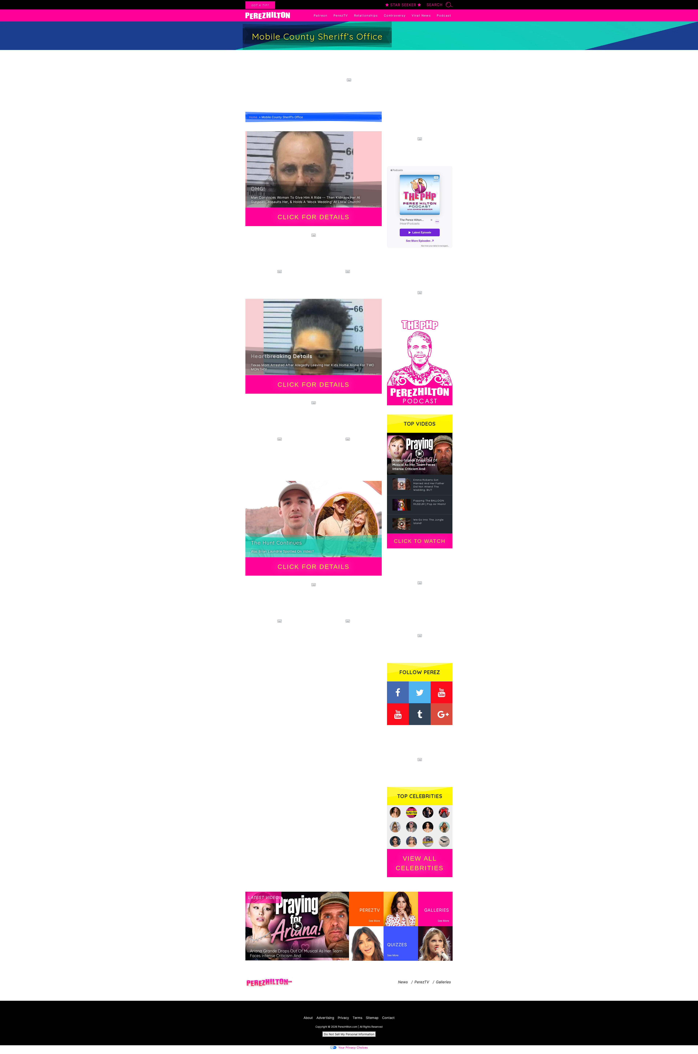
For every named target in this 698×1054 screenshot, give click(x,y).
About (308, 1018)
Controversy (395, 15)
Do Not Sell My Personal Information (349, 1034)
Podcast (444, 15)
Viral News (421, 15)
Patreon (321, 15)
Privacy (343, 1018)
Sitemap (372, 1018)
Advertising (325, 1018)
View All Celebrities (420, 863)
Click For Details (314, 216)
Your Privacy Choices (353, 1047)
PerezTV (341, 15)
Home (253, 117)
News (403, 982)
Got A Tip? (260, 5)
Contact (388, 1018)
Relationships (366, 15)
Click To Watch (419, 541)
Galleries (443, 982)
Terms (357, 1018)
